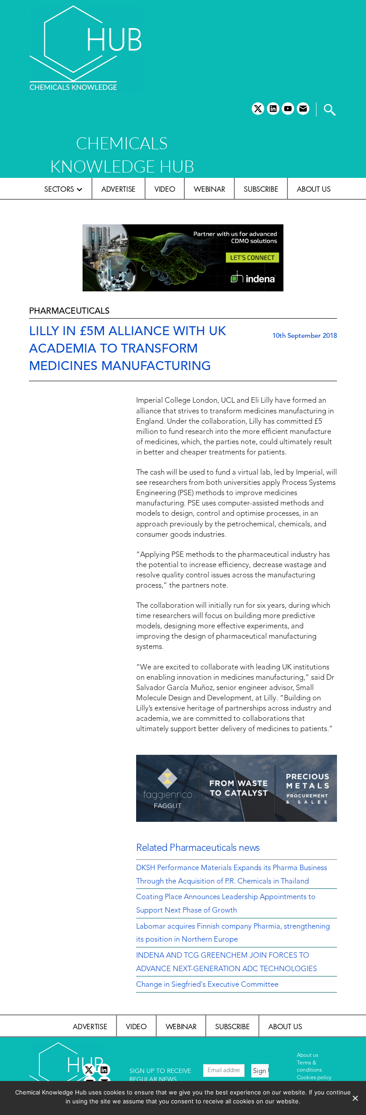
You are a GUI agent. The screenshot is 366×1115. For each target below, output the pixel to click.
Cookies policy (314, 1078)
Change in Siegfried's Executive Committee (207, 985)
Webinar (209, 189)
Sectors (59, 189)
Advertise (118, 189)
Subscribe (261, 189)
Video (164, 189)
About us (313, 189)
